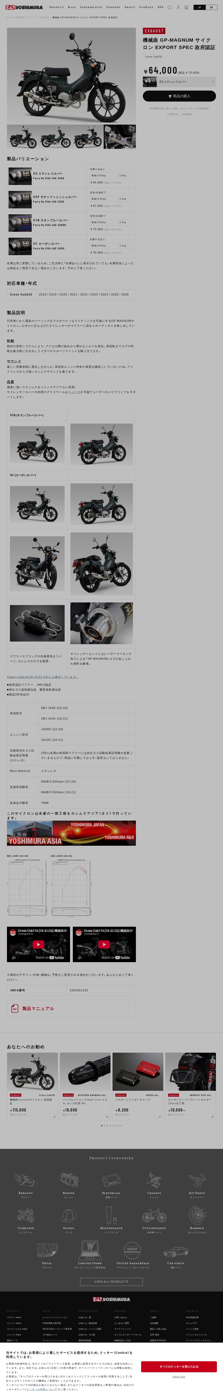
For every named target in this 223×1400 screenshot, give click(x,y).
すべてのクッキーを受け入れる (179, 1366)
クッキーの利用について (42, 1389)
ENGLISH (179, 1376)
